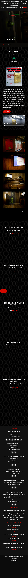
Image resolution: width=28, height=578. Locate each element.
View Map (14, 527)
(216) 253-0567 (16, 501)
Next (23, 211)
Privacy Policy (14, 560)
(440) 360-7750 (15, 233)
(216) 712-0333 (15, 271)
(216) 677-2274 (15, 387)
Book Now (3, 291)
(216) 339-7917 (15, 310)
